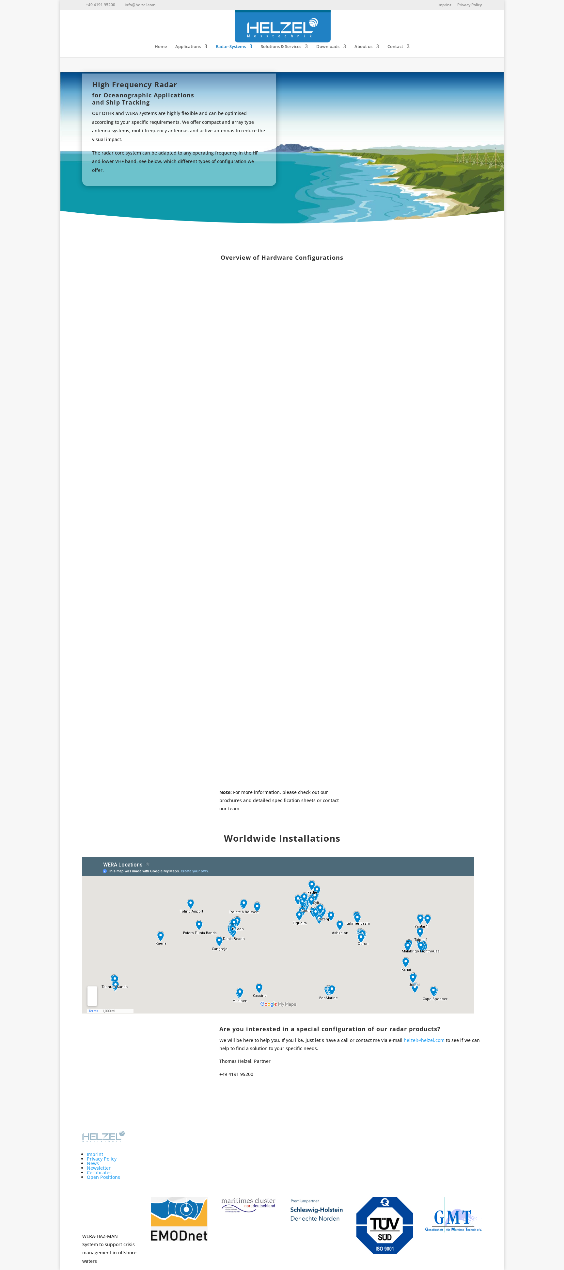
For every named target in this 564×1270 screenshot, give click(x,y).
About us (363, 46)
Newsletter (99, 1168)
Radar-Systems (231, 46)
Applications (188, 46)
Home (161, 46)
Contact (395, 46)
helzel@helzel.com (424, 1040)
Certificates (99, 1172)
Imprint (444, 5)
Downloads (327, 46)
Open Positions (103, 1177)
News (93, 1163)
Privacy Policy (469, 5)
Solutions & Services (281, 46)
